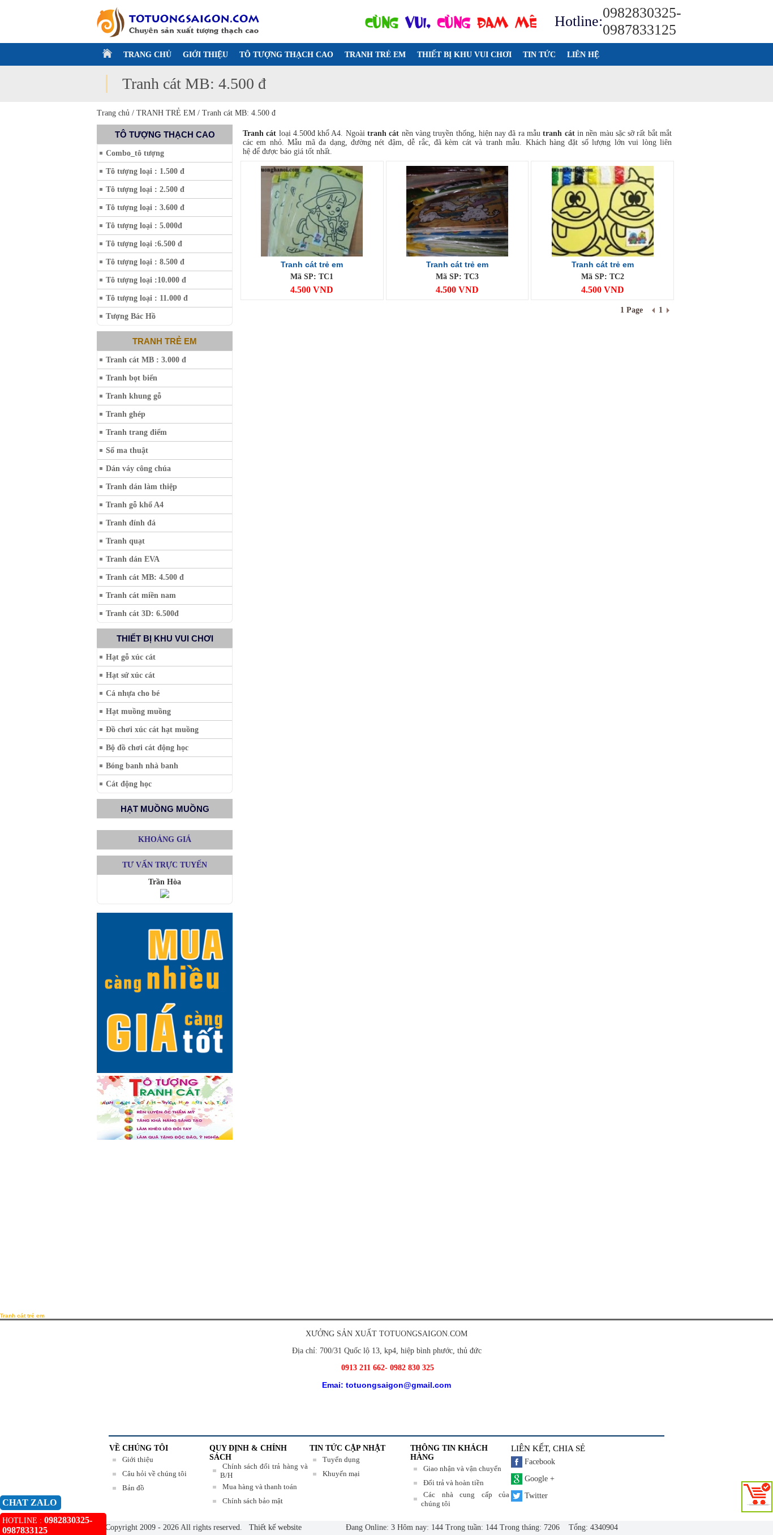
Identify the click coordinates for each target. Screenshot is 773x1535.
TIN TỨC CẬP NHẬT (347, 1448)
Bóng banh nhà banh (142, 766)
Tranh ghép (125, 414)
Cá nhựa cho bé (133, 693)
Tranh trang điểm (136, 432)
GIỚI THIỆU (205, 54)
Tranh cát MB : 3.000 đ (146, 360)
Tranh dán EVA (133, 559)
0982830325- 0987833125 (642, 21)
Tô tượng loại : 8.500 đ (145, 262)
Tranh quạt (125, 541)
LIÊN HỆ (583, 54)
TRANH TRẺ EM (375, 54)
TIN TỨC (539, 54)
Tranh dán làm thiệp (141, 486)
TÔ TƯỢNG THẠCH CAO (286, 54)
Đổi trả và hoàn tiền (453, 1482)
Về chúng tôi (138, 1448)
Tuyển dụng (341, 1459)
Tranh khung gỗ (133, 396)
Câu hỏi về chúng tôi (154, 1473)
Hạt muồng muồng (138, 711)
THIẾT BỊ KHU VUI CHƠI (464, 54)
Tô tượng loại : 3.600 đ (145, 207)
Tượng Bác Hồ (131, 316)
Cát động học (129, 784)
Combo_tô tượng (135, 153)
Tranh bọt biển (131, 378)
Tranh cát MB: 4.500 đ (145, 577)
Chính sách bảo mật (252, 1500)
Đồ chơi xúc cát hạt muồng (152, 729)
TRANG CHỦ (147, 54)
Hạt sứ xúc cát (130, 675)
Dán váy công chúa (138, 468)
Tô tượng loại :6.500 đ (144, 244)
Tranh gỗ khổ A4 (135, 505)
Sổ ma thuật (127, 450)
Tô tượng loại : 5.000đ (144, 225)
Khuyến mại (341, 1473)
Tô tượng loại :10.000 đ (146, 280)
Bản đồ (133, 1487)
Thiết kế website (274, 1527)
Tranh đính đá (131, 523)
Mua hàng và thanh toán (259, 1486)
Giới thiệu (137, 1459)
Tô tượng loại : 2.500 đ (145, 189)
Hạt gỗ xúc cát (131, 657)
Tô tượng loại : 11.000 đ (147, 298)
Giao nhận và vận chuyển (462, 1468)
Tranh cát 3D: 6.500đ (142, 613)
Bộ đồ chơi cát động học (147, 747)
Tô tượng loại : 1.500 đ (145, 171)
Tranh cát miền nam (141, 595)
